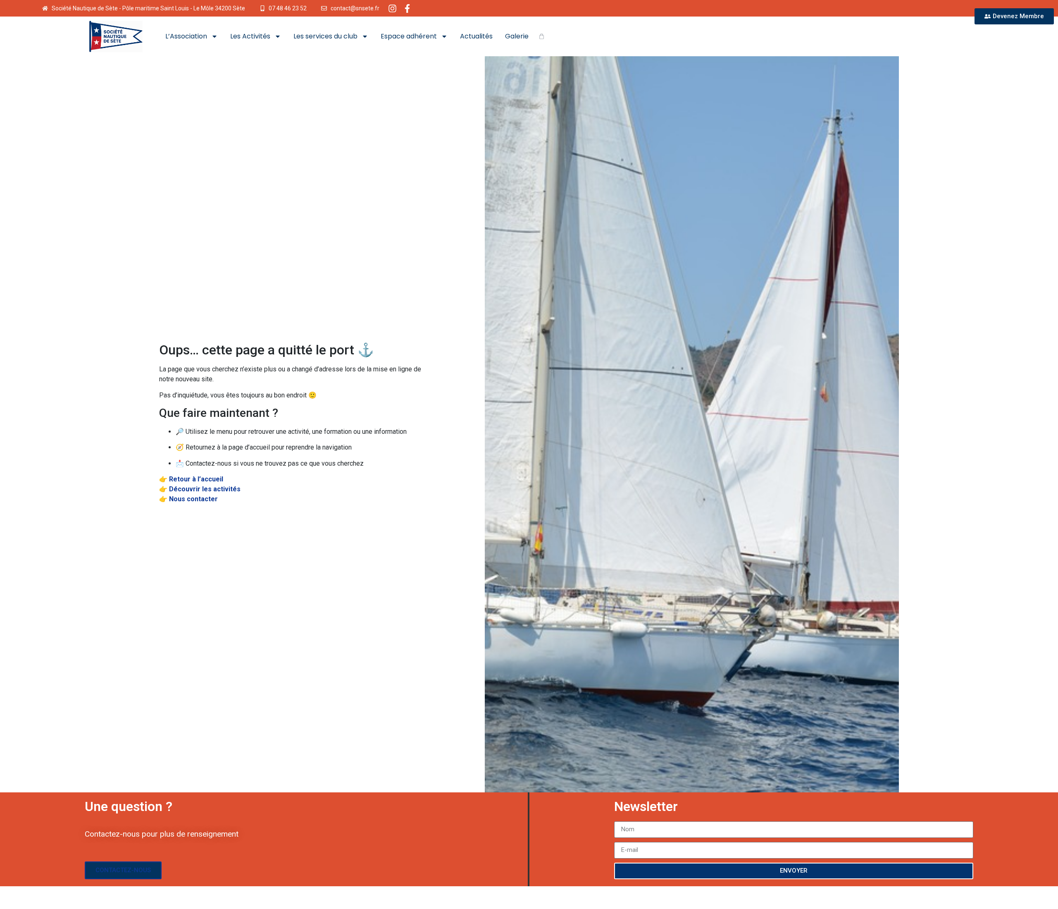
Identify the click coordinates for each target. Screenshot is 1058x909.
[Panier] (542, 36)
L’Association (186, 36)
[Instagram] (392, 8)
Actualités (476, 36)
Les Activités (250, 36)
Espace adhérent (409, 36)
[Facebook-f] (407, 8)
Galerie (517, 36)
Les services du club (325, 36)
